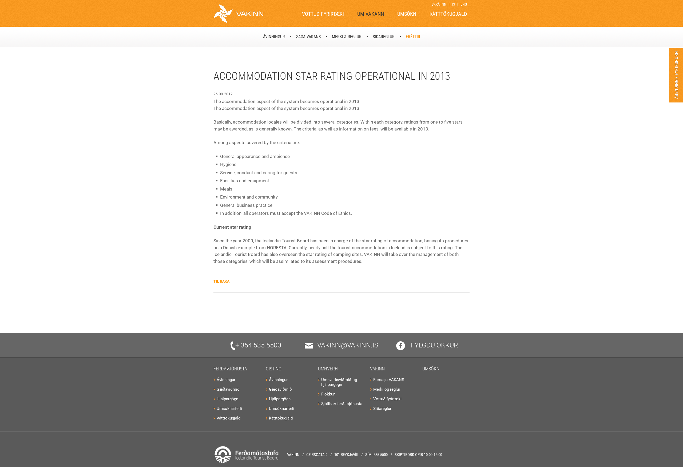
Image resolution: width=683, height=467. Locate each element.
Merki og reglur (386, 389)
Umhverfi (328, 368)
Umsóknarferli (229, 408)
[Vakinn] (238, 13)
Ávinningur (226, 379)
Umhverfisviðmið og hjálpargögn (339, 382)
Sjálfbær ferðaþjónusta (341, 403)
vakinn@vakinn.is (347, 345)
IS (453, 4)
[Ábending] (676, 75)
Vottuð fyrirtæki (387, 399)
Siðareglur (382, 408)
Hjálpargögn (227, 399)
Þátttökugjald (228, 418)
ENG (463, 4)
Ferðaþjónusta (230, 368)
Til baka (221, 281)
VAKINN (377, 368)
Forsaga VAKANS (388, 379)
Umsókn (430, 368)
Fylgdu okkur (433, 345)
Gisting (273, 368)
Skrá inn (439, 4)
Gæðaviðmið (228, 389)
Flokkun (328, 394)
